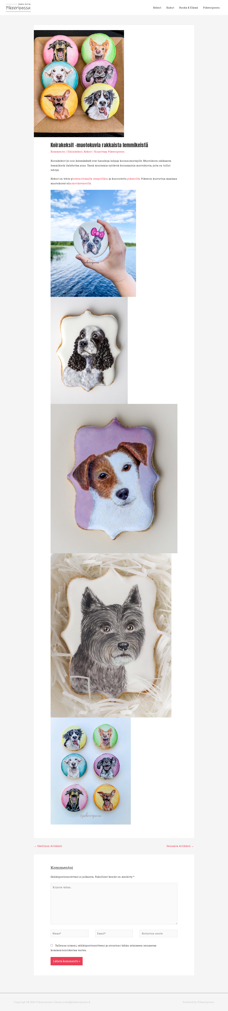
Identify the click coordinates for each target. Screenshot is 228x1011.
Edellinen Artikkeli (48, 846)
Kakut (170, 7)
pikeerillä (133, 178)
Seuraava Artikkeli (180, 846)
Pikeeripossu (211, 7)
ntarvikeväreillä (80, 183)
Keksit (157, 7)
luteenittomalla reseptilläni (90, 178)
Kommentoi (58, 151)
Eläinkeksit (75, 151)
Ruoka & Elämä (188, 7)
